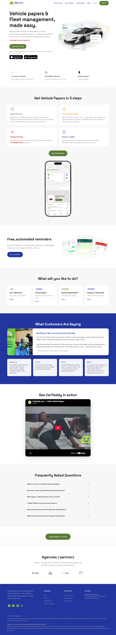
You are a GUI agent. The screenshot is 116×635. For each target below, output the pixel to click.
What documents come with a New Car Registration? (46, 510)
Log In (95, 3)
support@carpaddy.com (92, 594)
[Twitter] (9, 607)
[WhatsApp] (22, 607)
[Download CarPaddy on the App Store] (16, 57)
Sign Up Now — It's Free (58, 537)
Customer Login (68, 595)
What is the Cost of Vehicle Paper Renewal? (43, 484)
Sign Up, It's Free (18, 46)
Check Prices (58, 3)
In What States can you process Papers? (42, 503)
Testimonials (80, 3)
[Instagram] (18, 607)
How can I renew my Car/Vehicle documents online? (46, 490)
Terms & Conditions (49, 603)
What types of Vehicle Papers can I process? (43, 497)
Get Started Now (58, 153)
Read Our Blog (48, 601)
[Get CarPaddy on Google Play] (30, 57)
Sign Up (104, 3)
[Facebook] (13, 607)
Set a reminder (15, 254)
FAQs (88, 3)
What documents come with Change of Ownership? (46, 516)
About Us (46, 598)
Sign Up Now (67, 598)
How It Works (69, 3)
